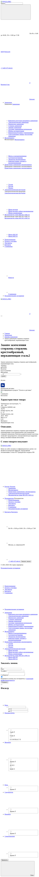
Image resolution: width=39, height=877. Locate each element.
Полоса (10, 188)
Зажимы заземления (14, 127)
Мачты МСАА (13, 236)
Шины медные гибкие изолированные (20, 211)
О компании (12, 507)
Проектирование (13, 500)
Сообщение (4, 675)
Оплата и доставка (14, 502)
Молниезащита (13, 490)
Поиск (3, 3)
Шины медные (13, 209)
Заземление (12, 488)
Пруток (10, 186)
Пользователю (9, 498)
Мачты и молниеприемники (17, 156)
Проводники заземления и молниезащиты (21, 492)
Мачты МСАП (13, 234)
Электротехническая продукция (18, 493)
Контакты (11, 505)
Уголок (10, 184)
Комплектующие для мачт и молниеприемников (17, 162)
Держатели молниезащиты (17, 159)
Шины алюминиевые (15, 213)
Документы (12, 503)
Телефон (3, 671)
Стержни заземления (15, 126)
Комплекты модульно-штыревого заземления (22, 120)
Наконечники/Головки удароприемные (21, 133)
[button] (4, 682)
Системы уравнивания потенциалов (20, 129)
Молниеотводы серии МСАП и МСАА (21, 495)
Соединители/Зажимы (15, 158)
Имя (2, 669)
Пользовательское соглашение (18, 509)
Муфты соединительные (16, 131)
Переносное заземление (16, 124)
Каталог (7, 486)
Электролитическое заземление (18, 122)
